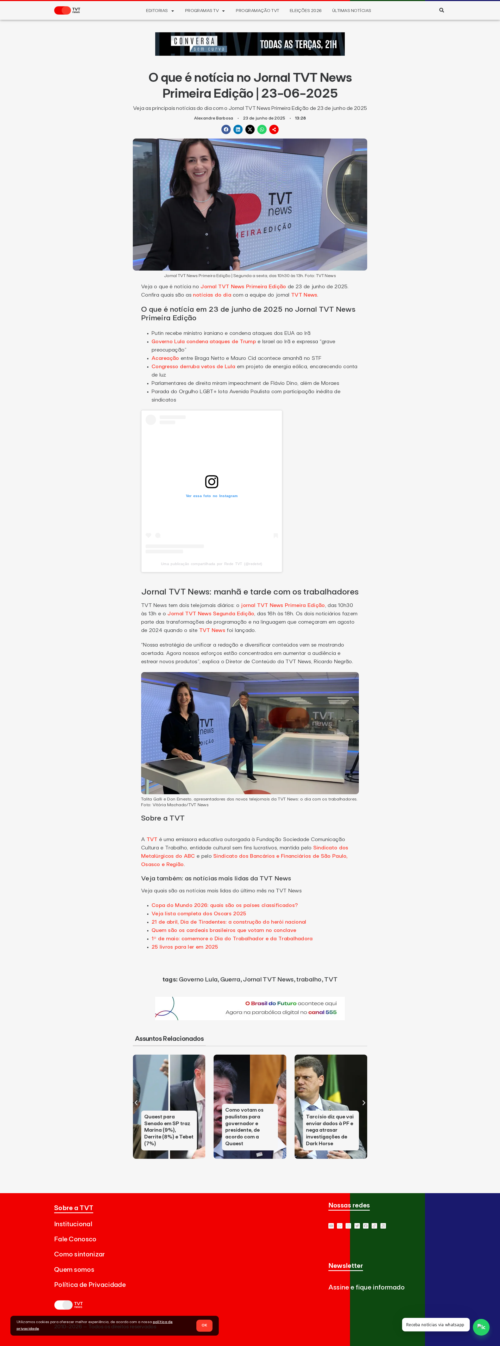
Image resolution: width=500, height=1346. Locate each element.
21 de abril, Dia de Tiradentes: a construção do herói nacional (229, 922)
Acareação (165, 358)
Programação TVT (257, 11)
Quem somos (74, 1270)
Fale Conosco (75, 1239)
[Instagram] (348, 1226)
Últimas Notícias (351, 11)
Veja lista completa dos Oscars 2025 (199, 913)
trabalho (308, 979)
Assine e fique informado (366, 1287)
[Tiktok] (374, 1226)
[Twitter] (357, 1226)
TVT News (304, 295)
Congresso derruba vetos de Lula (193, 366)
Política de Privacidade (90, 1285)
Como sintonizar (79, 1254)
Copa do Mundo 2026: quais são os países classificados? (225, 905)
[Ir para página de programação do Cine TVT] (250, 1018)
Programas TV (202, 11)
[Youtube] (331, 1226)
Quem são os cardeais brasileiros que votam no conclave (224, 930)
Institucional (73, 1224)
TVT (152, 839)
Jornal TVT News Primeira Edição (243, 286)
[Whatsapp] (339, 1226)
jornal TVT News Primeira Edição (282, 605)
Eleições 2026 (306, 11)
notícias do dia (212, 295)
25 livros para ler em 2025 (185, 947)
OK (204, 1325)
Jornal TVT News (268, 979)
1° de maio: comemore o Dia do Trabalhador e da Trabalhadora (232, 938)
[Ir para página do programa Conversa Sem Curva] (250, 54)
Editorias (157, 11)
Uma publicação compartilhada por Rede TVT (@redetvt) (211, 564)
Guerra (230, 979)
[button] (441, 10)
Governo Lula (198, 979)
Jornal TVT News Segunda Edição (210, 613)
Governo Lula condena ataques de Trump (204, 341)
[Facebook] (365, 1226)
